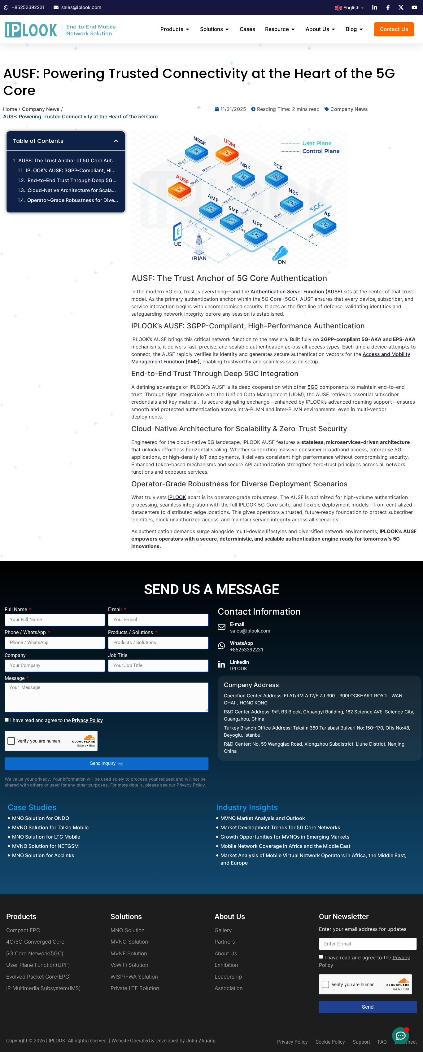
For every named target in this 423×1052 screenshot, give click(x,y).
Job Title (117, 655)
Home (10, 109)
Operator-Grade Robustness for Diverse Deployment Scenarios (73, 200)
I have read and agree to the (56, 720)
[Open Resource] (293, 29)
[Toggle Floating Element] (400, 1035)
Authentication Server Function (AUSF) (296, 291)
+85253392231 (247, 650)
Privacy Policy (87, 720)
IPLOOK (177, 497)
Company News (40, 109)
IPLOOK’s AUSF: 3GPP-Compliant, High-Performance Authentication (72, 170)
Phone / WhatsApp (26, 632)
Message (15, 678)
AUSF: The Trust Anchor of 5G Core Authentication (68, 160)
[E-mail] (221, 627)
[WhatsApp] (221, 646)
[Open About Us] (333, 29)
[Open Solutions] (227, 29)
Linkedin (239, 662)
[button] (116, 140)
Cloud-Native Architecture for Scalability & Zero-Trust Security (73, 190)
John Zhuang (201, 1041)
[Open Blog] (361, 29)
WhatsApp (241, 643)
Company (15, 655)
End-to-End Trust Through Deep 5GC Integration (73, 180)
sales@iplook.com (250, 631)
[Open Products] (187, 29)
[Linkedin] (221, 664)
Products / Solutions (131, 632)
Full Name (16, 609)
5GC (312, 387)
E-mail (115, 609)
